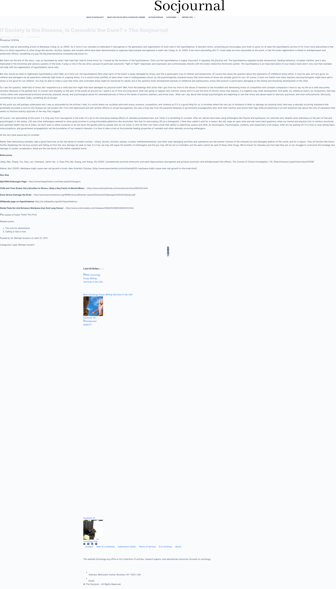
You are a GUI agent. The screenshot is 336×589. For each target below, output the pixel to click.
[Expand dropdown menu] (178, 17)
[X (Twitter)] (168, 249)
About (178, 546)
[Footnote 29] (93, 306)
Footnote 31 (89, 518)
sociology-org (90, 541)
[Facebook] (168, 247)
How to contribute (105, 546)
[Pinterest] (168, 251)
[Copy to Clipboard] (168, 255)
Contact (89, 546)
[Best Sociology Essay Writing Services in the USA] (93, 283)
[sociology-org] (93, 530)
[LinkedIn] (168, 253)
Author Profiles (155, 17)
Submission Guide (127, 546)
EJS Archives (165, 546)
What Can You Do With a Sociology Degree (126, 17)
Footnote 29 (89, 317)
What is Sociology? (95, 17)
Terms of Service (147, 546)
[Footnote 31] (93, 417)
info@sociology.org (104, 580)
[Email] (84, 544)
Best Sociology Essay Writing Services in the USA (108, 294)
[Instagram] (96, 544)
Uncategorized (33, 37)
